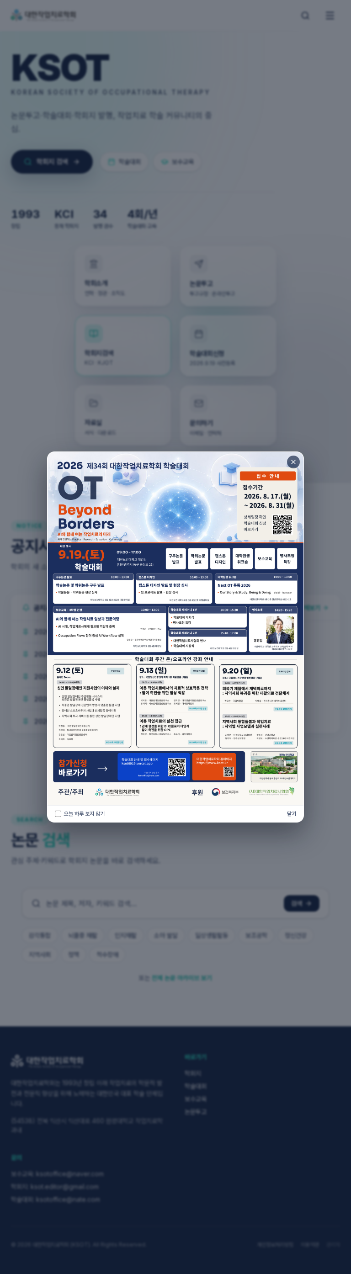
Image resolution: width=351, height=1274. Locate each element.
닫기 (291, 813)
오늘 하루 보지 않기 (84, 813)
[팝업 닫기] (293, 462)
